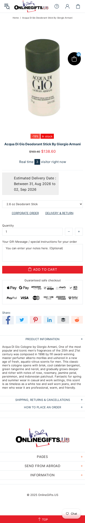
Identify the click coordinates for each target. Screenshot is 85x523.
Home (16, 17)
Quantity (8, 225)
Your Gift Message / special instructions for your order (39, 241)
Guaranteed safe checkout (42, 280)
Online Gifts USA (31, 6)
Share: (6, 312)
